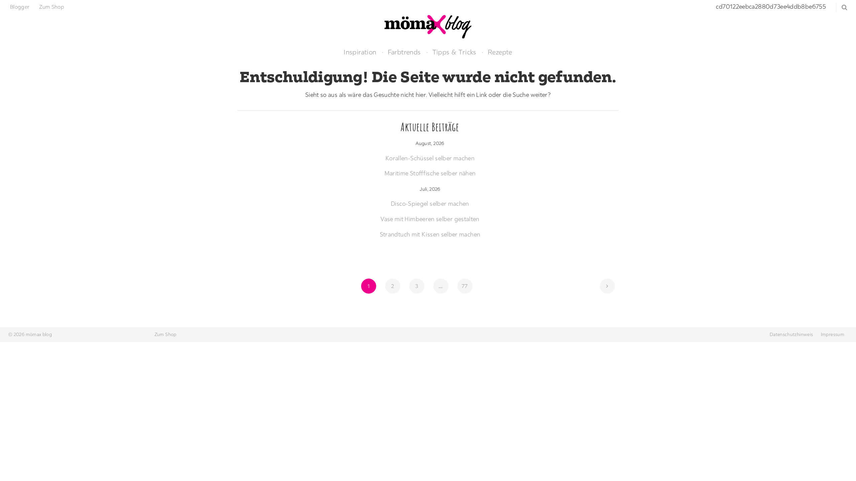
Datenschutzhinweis (791, 334)
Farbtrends (404, 52)
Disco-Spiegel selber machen (430, 203)
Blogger (20, 6)
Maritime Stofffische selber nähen (430, 173)
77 (466, 285)
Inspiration (360, 52)
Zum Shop (51, 6)
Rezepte (500, 52)
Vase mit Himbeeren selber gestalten (430, 219)
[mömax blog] (428, 26)
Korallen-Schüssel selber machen (430, 158)
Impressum (832, 334)
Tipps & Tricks (454, 52)
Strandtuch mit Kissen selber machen (430, 234)
